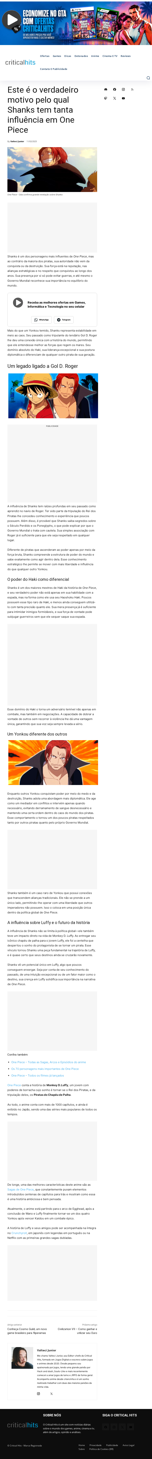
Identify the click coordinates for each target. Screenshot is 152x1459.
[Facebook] (114, 89)
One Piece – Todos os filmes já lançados (37, 1075)
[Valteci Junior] (22, 1371)
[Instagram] (38, 1392)
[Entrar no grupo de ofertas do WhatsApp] (76, 23)
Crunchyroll (19, 1233)
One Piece (14, 1085)
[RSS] (132, 89)
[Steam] (45, 1392)
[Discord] (105, 89)
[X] (51, 1392)
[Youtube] (123, 98)
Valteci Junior (17, 141)
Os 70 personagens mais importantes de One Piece (45, 1069)
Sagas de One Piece (20, 1189)
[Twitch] (105, 98)
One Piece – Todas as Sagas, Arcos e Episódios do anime (48, 1062)
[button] (148, 78)
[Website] (58, 1392)
